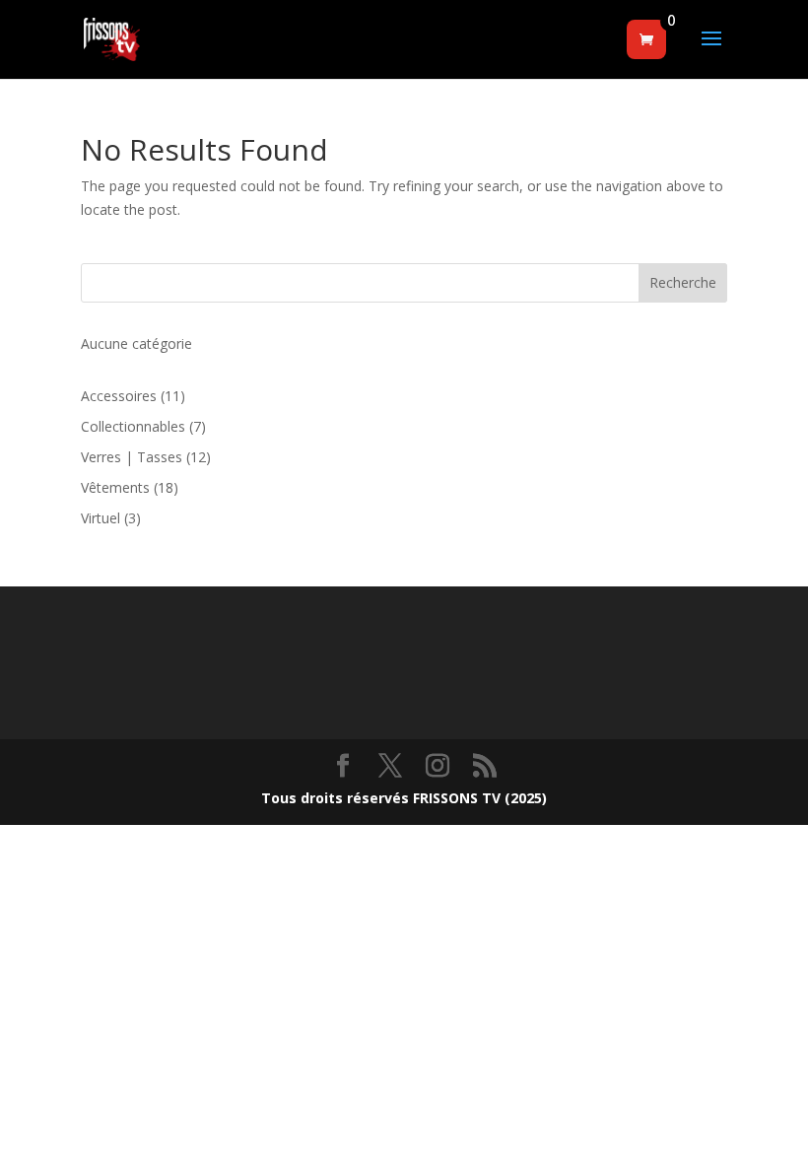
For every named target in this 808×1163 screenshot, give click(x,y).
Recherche (682, 282)
